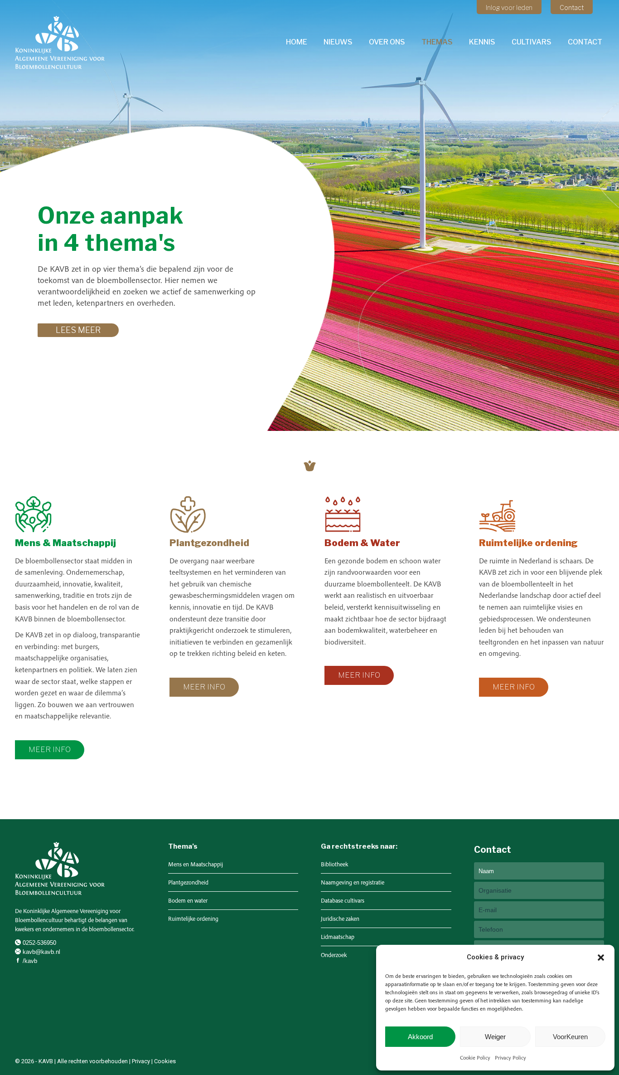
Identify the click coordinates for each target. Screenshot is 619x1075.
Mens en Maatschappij (195, 864)
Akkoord (420, 1037)
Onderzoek (334, 955)
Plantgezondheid (188, 882)
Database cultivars (342, 900)
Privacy (141, 1061)
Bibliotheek (334, 864)
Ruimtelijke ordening (193, 919)
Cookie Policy (475, 1057)
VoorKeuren (570, 1037)
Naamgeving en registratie (352, 882)
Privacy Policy (510, 1057)
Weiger (495, 1037)
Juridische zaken (340, 919)
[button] (600, 957)
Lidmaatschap (337, 937)
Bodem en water (188, 900)
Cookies (165, 1061)
